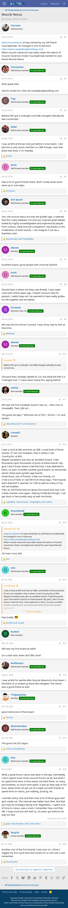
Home (44, 891)
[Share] (61, 37)
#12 (64, 444)
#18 (64, 737)
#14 (64, 579)
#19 (64, 769)
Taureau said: (10, 528)
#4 (65, 138)
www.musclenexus (12, 42)
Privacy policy (25, 891)
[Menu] (4, 3)
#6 (65, 211)
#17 (64, 706)
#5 (65, 176)
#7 (65, 259)
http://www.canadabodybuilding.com (22, 49)
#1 (65, 37)
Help (36, 891)
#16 (64, 675)
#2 (65, 78)
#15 (64, 643)
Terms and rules (9, 891)
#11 (64, 399)
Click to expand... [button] (34, 611)
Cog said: (8, 360)
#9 (65, 319)
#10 (64, 354)
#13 (64, 522)
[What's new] (64, 4)
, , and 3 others (29, 502)
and (20, 239)
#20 (64, 844)
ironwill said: (9, 585)
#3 (65, 110)
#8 (65, 284)
